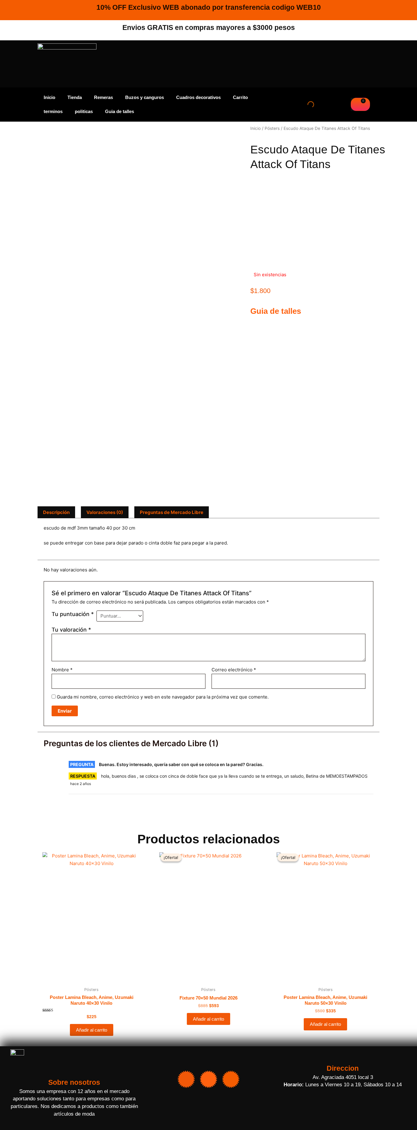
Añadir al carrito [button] (91, 1030)
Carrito (240, 97)
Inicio (49, 97)
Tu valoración (71, 629)
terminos (53, 111)
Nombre (62, 670)
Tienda (74, 97)
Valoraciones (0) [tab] (104, 512)
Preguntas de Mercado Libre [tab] (171, 512)
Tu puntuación (73, 614)
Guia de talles (119, 111)
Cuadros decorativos (198, 97)
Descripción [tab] (56, 512)
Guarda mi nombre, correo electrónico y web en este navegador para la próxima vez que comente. (163, 697)
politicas (84, 111)
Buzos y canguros (144, 97)
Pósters (272, 128)
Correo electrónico (234, 670)
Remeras (103, 97)
